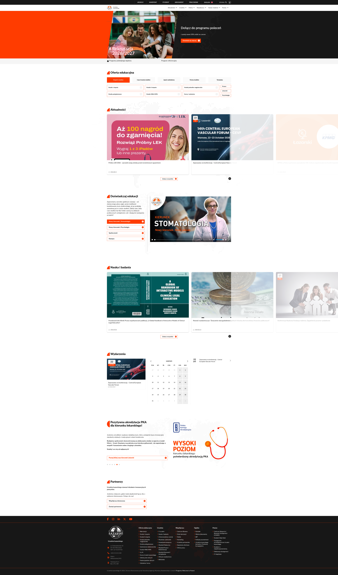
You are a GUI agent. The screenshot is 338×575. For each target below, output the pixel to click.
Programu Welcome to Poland (185, 570)
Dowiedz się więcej (224, 40)
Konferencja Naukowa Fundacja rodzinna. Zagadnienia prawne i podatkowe (304, 321)
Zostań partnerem (115, 506)
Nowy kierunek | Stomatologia (119, 221)
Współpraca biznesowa (117, 501)
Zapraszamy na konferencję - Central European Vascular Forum (215, 163)
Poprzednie (156, 361)
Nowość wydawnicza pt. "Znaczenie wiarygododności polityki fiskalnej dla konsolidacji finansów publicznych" (231, 321)
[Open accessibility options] (229, 2)
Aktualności (118, 109)
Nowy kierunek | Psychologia (119, 227)
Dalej (181, 361)
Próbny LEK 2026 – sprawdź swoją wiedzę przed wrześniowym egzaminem (135, 163)
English (207, 2)
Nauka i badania (120, 267)
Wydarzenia (118, 354)
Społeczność (113, 233)
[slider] (181, 240)
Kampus (111, 239)
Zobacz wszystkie (167, 179)
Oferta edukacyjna (122, 72)
